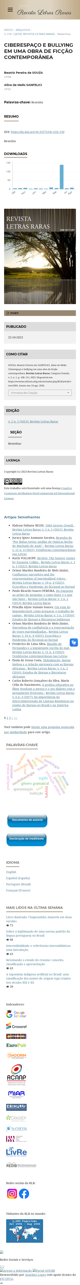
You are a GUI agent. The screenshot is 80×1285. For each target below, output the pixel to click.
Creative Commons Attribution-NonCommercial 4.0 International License (39, 493)
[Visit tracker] (24, 1242)
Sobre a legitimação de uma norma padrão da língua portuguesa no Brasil (38, 933)
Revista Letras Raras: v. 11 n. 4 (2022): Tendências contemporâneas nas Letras (43, 550)
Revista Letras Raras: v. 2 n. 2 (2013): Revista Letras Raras (40, 601)
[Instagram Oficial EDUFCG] (3, 1266)
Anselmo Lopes (35, 1275)
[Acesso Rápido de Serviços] (1, 1266)
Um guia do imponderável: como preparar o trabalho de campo (43, 611)
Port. (14, 313)
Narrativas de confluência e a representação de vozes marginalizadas (43, 630)
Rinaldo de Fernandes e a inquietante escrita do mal (41, 646)
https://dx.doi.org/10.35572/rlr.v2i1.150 (37, 132)
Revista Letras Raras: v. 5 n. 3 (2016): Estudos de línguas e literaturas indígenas (43, 617)
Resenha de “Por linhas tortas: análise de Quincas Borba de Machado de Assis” (42, 542)
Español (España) (18, 878)
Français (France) (18, 890)
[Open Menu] (10, 10)
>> (15, 718)
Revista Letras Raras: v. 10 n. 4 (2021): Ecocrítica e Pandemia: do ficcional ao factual (43, 585)
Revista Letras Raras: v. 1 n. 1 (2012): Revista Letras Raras (43, 564)
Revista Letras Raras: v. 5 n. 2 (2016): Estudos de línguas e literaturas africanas (40, 672)
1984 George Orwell (59, 525)
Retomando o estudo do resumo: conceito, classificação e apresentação (35, 962)
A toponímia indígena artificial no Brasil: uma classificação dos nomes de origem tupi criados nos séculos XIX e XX (38, 978)
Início (8, 29)
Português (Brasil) (18, 884)
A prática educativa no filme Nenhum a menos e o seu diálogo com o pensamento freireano (43, 689)
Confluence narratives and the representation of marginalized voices (39, 576)
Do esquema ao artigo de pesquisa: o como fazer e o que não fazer (42, 595)
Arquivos (23, 29)
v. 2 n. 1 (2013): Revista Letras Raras (29, 34)
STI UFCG (6, 1279)
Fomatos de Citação (24, 392)
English (11, 872)
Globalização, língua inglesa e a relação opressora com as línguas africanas (42, 664)
